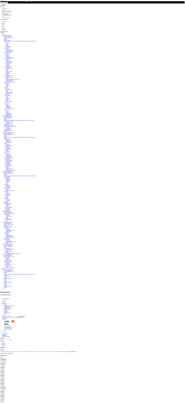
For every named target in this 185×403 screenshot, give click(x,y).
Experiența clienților (7, 312)
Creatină (5, 143)
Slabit (5, 279)
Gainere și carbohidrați (7, 163)
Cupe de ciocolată (9, 62)
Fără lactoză (17, 120)
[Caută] (1, 6)
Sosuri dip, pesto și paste (10, 108)
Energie (5, 285)
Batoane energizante (9, 160)
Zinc (7, 182)
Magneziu (7, 178)
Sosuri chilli (8, 106)
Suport (5, 304)
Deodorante (8, 234)
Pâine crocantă (8, 101)
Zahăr (7, 69)
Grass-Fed (10, 120)
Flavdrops (7, 72)
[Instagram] (4, 330)
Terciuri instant (8, 46)
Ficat (5, 283)
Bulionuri (7, 74)
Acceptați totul (10, 353)
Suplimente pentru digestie (8, 203)
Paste (7, 96)
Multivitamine (8, 179)
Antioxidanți (6, 198)
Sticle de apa (8, 259)
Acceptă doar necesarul (4, 353)
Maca (7, 193)
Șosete (7, 220)
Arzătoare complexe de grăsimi (11, 170)
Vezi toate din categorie (7, 36)
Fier (6, 183)
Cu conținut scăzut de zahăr (29, 120)
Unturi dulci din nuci (9, 51)
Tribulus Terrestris (9, 149)
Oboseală (5, 284)
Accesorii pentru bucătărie (8, 260)
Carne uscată (8, 63)
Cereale (5, 41)
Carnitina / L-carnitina (9, 168)
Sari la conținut (2, 0)
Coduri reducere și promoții (8, 307)
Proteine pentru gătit (7, 130)
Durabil (10, 213)
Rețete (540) (4, 318)
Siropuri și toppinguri (9, 68)
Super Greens (8, 186)
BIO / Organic (6, 120)
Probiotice (7, 205)
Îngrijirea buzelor (8, 231)
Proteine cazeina (8, 156)
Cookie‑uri (4, 335)
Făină (7, 78)
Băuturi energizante (9, 142)
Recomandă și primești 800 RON (9, 305)
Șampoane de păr (8, 240)
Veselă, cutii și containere (8, 261)
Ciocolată (7, 65)
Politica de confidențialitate (20, 317)
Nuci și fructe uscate (7, 52)
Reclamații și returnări (7, 309)
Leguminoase (8, 98)
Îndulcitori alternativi (9, 71)
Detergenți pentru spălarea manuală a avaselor (13, 253)
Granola (7, 44)
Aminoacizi (6, 150)
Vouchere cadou (7, 306)
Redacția (5, 313)
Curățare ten (8, 232)
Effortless (12, 213)
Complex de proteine (9, 157)
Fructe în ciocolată (9, 66)
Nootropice (6, 197)
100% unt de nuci (9, 49)
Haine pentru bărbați (7, 218)
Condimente (8, 73)
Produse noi (4, 268)
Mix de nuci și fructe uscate (10, 57)
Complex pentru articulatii (10, 190)
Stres (5, 276)
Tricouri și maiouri (9, 219)
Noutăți (5, 39)
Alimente (3, 35)
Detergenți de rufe (7, 248)
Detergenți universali (9, 251)
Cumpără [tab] (3, 343)
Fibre (7, 206)
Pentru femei (6, 201)
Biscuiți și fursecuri (9, 61)
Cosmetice (4, 222)
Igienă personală (6, 238)
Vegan (13, 137)
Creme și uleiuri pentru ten (10, 230)
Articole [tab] (3, 344)
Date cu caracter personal (6, 336)
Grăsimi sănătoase (7, 194)
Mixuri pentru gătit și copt (10, 77)
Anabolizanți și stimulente (8, 145)
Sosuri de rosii (8, 107)
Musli (7, 45)
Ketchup (7, 104)
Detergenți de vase (7, 252)
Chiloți (7, 217)
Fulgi (7, 43)
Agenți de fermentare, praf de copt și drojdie (13, 79)
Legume (7, 93)
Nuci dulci (7, 64)
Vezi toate (7, 42)
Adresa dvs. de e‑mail (5, 316)
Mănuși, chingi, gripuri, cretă (8, 264)
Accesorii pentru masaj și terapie (9, 267)
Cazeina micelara (8, 128)
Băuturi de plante (8, 114)
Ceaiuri (7, 112)
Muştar (7, 105)
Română (4, 29)
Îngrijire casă (4, 244)
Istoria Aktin (6, 311)
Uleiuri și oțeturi (6, 82)
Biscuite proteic (8, 161)
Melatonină (8, 209)
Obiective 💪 (4, 269)
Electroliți (5, 138)
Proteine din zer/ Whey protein (9, 121)
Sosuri (5, 102)
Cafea (7, 111)
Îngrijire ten (6, 227)
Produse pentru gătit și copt (8, 75)
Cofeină (7, 167)
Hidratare (5, 287)
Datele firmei (4, 333)
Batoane (7, 60)
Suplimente (4, 171)
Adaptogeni (6, 191)
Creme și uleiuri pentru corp (10, 237)
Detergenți (5, 250)
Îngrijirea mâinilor (9, 236)
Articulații (5, 277)
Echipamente (4, 254)
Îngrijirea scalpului (9, 242)
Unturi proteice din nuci (9, 50)
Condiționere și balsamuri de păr (11, 241)
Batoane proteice (8, 159)
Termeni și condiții (5, 334)
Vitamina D (8, 181)
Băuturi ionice (8, 141)
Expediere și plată (7, 308)
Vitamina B (8, 180)
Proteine (3, 115)
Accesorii (5, 221)
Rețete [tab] (3, 345)
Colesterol (5, 282)
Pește (7, 91)
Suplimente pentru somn (8, 207)
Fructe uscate (8, 54)
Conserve (5, 87)
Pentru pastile (8, 263)
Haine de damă (6, 214)
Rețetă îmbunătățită (7, 40)
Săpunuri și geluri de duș (10, 235)
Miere (7, 70)
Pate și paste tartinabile (9, 92)
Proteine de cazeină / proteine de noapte (10, 126)
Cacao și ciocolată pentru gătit (10, 81)
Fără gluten (14, 120)
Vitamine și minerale (7, 176)
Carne (7, 90)
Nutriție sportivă (4, 132)
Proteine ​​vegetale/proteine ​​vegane (9, 125)
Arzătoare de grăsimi (7, 165)
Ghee (7, 86)
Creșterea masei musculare (8, 278)
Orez (7, 97)
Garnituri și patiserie (7, 94)
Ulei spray (7, 85)
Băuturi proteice (8, 113)
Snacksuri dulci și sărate (8, 58)
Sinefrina (7, 169)
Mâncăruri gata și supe (9, 89)
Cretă (7, 266)
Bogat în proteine (22, 120)
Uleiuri (7, 84)
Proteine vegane (8, 155)
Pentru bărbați (6, 202)
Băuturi (5, 109)
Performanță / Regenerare (8, 286)
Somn (5, 281)
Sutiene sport (8, 215)
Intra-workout (8, 148)
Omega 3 (7, 196)
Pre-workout (8, 147)
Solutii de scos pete (9, 249)
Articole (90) (4, 303)
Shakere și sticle (6, 257)
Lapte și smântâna (9, 80)
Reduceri (5, 38)
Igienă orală (6, 243)
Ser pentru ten (8, 229)
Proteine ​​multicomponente (8, 129)
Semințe (7, 55)
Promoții (3, 34)
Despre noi (6, 310)
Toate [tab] (3, 342)
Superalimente (6, 184)
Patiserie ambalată (9, 100)
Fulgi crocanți (8, 47)
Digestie (5, 280)
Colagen (5, 131)
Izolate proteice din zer (9, 123)
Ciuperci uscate (8, 56)
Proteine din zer (8, 154)
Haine (3, 210)
